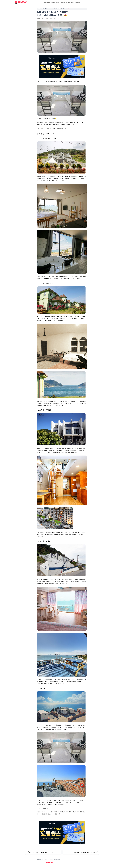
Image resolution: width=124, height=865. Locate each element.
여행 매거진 (77, 2)
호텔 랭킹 (53, 2)
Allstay (39, 8)
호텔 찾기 (58, 2)
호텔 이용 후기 (71, 2)
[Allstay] (50, 862)
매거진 (43, 8)
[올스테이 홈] (21, 2)
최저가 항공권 (47, 2)
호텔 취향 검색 (64, 2)
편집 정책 (55, 18)
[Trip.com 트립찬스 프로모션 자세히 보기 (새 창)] (62, 66)
